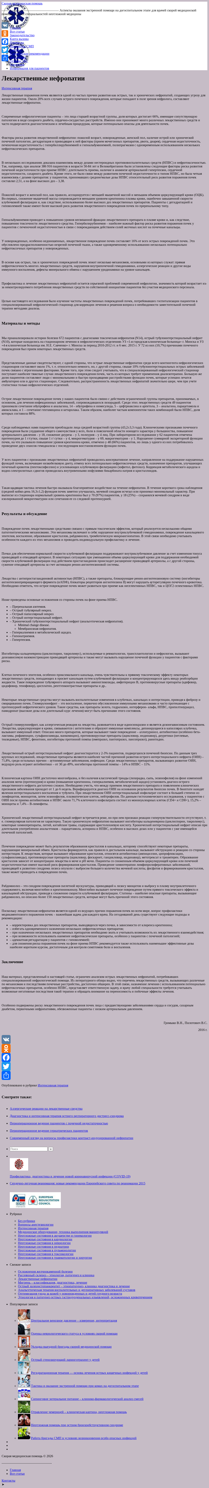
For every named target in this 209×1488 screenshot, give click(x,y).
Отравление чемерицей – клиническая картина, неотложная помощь (79, 1412)
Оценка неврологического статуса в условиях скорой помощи (74, 1333)
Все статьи (17, 31)
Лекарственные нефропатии (37, 1279)
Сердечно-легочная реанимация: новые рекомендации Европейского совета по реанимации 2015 (77, 1183)
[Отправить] (104, 1075)
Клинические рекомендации (29, 53)
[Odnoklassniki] (104, 1048)
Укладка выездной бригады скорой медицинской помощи (71, 1346)
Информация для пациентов (29, 68)
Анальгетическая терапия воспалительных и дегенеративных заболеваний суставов (76, 1290)
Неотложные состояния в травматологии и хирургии (55, 1257)
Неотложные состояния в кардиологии (45, 1239)
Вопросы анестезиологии (35, 1224)
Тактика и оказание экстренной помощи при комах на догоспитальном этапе (85, 1386)
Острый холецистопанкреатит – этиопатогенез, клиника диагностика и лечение (74, 1286)
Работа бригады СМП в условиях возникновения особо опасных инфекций (84, 1438)
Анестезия (17, 64)
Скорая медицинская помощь (22, 3)
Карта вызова (19, 39)
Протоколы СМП (22, 46)
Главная (15, 28)
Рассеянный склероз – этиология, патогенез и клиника (56, 1275)
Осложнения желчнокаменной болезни (45, 1271)
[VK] (104, 1039)
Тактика (15, 50)
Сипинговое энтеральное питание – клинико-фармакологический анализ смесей (87, 1399)
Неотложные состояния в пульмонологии (47, 1250)
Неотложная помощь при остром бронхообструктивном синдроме (77, 1425)
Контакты (8, 1480)
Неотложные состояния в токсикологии (45, 1254)
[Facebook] (104, 1057)
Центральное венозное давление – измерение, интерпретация (74, 1320)
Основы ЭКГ (19, 61)
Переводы (17, 42)
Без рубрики (26, 1221)
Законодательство (22, 35)
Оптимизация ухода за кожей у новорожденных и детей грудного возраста (70, 1293)
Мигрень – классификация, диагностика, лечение (52, 1282)
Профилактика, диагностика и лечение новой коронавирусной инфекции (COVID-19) (70, 1176)
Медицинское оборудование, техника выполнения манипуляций (63, 1232)
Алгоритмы (18, 57)
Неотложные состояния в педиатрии (43, 1246)
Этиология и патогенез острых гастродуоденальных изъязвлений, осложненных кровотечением (85, 1297)
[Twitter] (104, 1066)
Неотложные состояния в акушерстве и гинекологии (55, 1235)
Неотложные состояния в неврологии (44, 1243)
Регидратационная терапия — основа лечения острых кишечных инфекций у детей (89, 1372)
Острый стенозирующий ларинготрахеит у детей (65, 1359)
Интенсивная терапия (17, 88)
